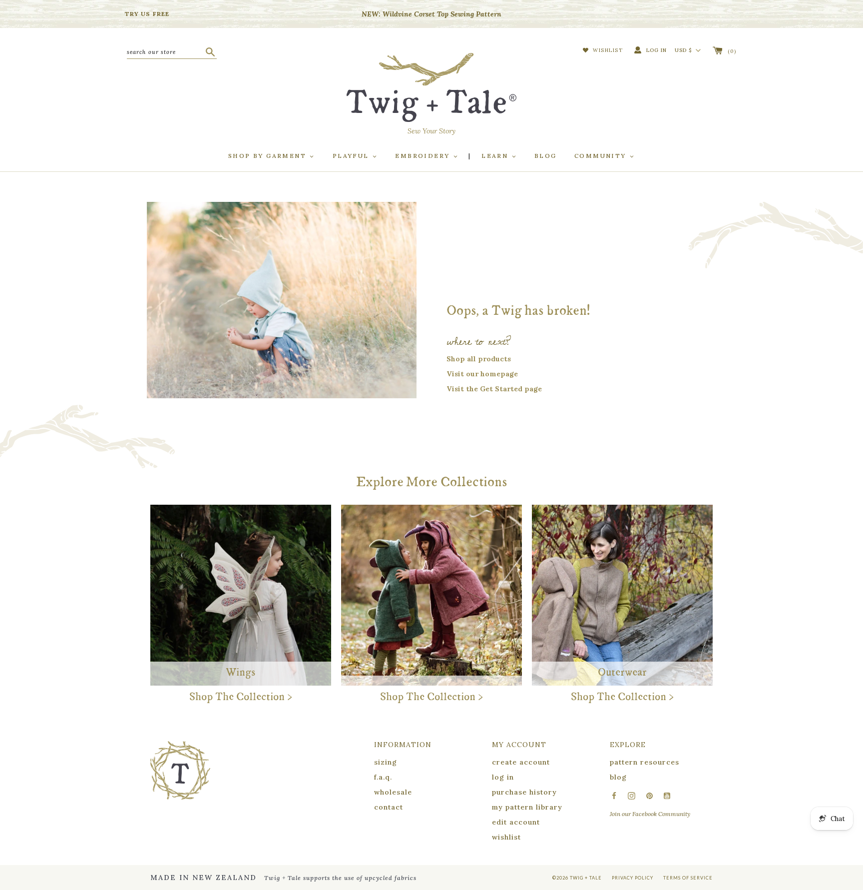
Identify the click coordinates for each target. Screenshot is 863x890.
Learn (495, 155)
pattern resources (644, 762)
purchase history (524, 792)
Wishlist (607, 50)
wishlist (506, 837)
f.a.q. (383, 777)
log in (503, 777)
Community (601, 155)
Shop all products (478, 358)
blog (618, 777)
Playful (352, 155)
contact (388, 807)
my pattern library (527, 807)
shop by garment (268, 155)
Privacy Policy (632, 878)
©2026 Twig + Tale (577, 878)
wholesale (393, 792)
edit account (516, 822)
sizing (385, 762)
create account (521, 762)
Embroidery (423, 155)
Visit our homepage (482, 373)
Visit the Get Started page (494, 388)
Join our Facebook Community (650, 814)
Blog (545, 155)
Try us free (147, 13)
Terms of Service (688, 878)
